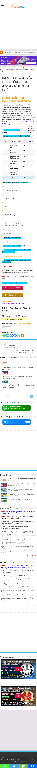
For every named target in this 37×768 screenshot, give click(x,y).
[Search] (31, 396)
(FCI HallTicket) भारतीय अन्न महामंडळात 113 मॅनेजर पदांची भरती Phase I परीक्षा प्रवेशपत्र (17, 523)
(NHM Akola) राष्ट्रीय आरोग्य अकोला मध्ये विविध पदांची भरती (24, 351)
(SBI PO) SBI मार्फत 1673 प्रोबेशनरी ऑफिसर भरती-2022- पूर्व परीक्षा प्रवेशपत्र (14, 528)
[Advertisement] (18, 28)
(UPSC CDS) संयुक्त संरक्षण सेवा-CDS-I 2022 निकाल (15, 576)
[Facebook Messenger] (15, 335)
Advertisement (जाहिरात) (13, 288)
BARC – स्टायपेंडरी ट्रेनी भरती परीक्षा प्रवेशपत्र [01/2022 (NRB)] (17, 532)
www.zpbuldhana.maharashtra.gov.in (13, 303)
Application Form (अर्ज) (13, 295)
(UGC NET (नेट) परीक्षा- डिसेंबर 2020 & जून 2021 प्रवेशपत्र (16, 540)
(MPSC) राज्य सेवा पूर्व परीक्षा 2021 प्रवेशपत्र (13, 543)
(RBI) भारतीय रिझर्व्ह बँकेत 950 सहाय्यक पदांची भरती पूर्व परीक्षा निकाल (18, 587)
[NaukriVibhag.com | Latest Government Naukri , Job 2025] (18, 5)
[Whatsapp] (4, 335)
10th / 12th (23, 68)
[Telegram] (7, 335)
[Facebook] (11, 335)
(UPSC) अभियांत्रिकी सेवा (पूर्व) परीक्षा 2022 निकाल (13, 595)
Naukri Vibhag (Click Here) (24, 323)
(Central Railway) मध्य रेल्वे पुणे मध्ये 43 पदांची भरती (13, 345)
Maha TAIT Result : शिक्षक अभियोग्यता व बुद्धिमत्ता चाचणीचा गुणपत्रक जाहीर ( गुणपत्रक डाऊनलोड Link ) (17, 567)
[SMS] (18, 335)
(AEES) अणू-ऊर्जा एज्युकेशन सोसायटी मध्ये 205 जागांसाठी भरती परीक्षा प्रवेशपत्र (17, 518)
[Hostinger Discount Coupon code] (18, 60)
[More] (22, 335)
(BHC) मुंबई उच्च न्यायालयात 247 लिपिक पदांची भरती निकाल (16, 584)
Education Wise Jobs (13, 68)
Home (3, 68)
